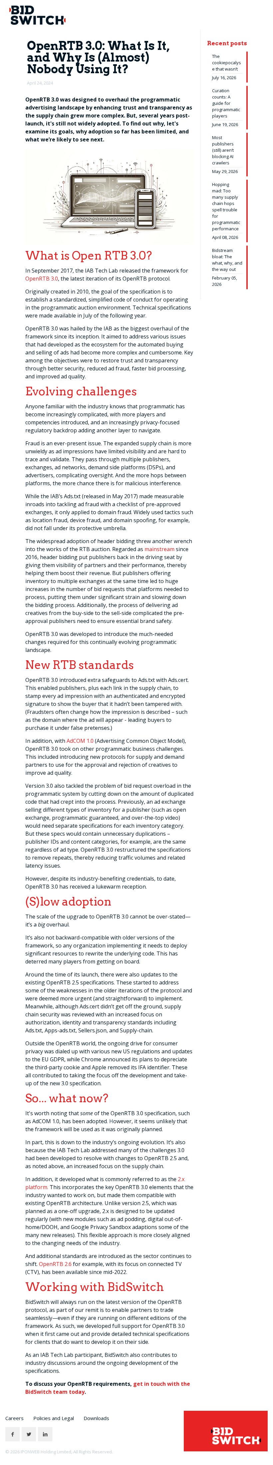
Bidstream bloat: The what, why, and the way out (227, 259)
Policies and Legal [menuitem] (53, 1418)
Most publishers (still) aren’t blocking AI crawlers (223, 150)
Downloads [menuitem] (96, 1418)
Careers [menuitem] (14, 1418)
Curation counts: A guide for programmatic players (226, 103)
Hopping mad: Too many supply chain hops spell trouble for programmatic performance (226, 206)
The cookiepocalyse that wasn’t (226, 62)
